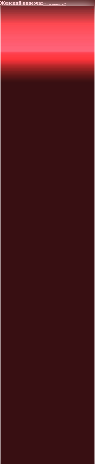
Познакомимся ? (54, 4)
